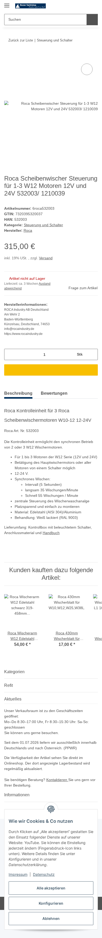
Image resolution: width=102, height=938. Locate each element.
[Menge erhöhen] (92, 354)
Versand (46, 258)
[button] (77, 6)
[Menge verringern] (10, 354)
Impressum (18, 874)
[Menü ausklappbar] (6, 3)
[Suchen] (92, 19)
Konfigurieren (51, 903)
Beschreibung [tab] (18, 393)
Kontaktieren (57, 780)
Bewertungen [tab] (54, 393)
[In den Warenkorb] (8, 56)
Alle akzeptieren (51, 888)
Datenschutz (44, 874)
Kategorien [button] (14, 672)
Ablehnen (51, 918)
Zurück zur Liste (20, 40)
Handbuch (51, 533)
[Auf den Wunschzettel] (87, 69)
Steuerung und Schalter (43, 225)
